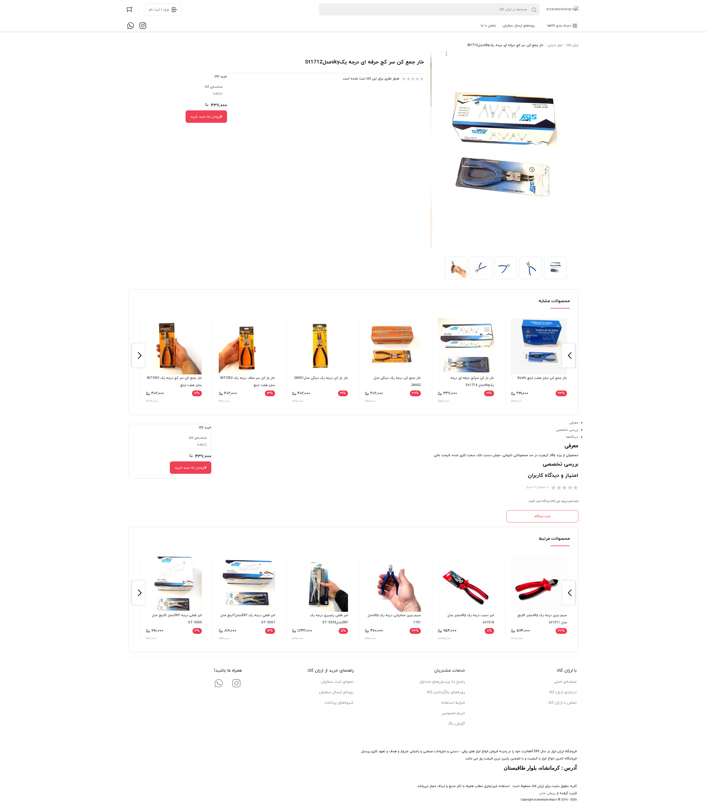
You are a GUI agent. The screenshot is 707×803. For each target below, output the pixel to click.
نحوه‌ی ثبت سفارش (337, 681)
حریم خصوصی (453, 713)
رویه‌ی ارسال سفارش (336, 692)
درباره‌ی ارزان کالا (563, 692)
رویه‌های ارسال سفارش (519, 25)
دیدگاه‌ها (572, 437)
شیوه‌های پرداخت (339, 702)
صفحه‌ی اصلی (565, 681)
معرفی (573, 423)
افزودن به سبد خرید (206, 116)
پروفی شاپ (547, 793)
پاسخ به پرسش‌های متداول (442, 681)
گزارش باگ (456, 723)
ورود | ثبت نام (159, 9)
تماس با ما (488, 25)
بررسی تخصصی (567, 430)
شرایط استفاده (453, 702)
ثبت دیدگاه (542, 516)
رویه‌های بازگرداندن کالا (446, 692)
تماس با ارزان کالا (562, 702)
